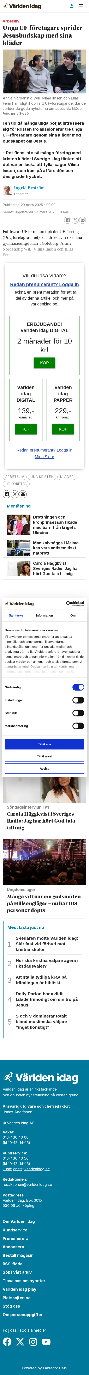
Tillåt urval (44, 756)
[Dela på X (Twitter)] (75, 220)
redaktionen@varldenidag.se (27, 1184)
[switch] (78, 700)
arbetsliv (14, 477)
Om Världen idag (19, 1221)
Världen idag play (19, 1289)
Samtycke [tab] (16, 615)
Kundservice (15, 1229)
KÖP (44, 363)
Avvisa (44, 768)
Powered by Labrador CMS (44, 1368)
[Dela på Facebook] (67, 220)
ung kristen (42, 477)
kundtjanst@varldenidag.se (26, 1169)
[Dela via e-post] (82, 220)
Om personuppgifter (23, 1314)
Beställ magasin (18, 1255)
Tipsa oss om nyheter (24, 1280)
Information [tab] (44, 615)
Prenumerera (15, 1238)
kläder (67, 477)
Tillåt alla (44, 744)
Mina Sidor (44, 456)
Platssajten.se (17, 1297)
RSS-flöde (13, 1263)
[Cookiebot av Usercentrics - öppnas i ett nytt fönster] (66, 604)
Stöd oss (11, 1306)
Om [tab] (73, 615)
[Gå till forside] (22, 6)
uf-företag (16, 484)
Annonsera (13, 1246)
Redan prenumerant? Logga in (44, 284)
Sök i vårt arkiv (17, 1272)
